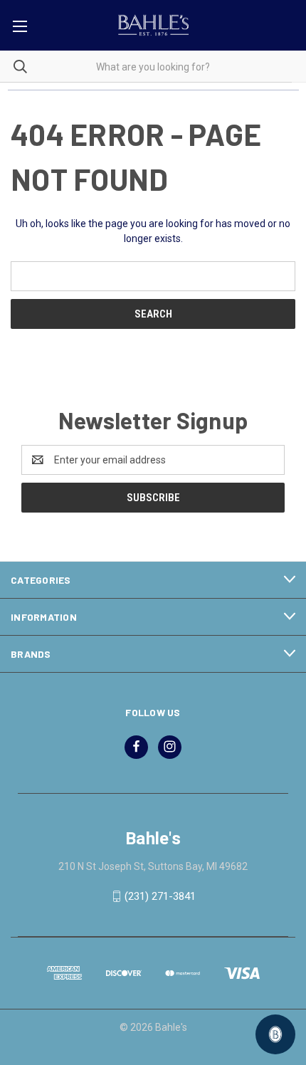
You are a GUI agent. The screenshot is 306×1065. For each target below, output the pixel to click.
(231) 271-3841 (160, 896)
